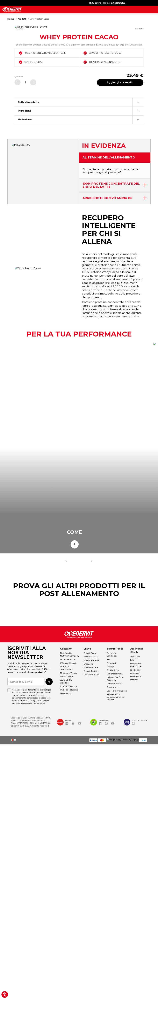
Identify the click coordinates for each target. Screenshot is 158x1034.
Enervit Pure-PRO (92, 660)
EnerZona (88, 664)
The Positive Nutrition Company (69, 654)
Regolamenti (113, 687)
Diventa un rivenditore (135, 665)
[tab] (79, 102)
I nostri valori (66, 676)
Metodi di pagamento (135, 674)
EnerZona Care (91, 667)
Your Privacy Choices (117, 691)
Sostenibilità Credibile (66, 681)
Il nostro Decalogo (68, 686)
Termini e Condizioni (112, 654)
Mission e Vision (68, 673)
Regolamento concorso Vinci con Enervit (116, 697)
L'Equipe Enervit (68, 663)
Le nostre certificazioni (66, 667)
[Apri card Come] (75, 544)
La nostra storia (67, 659)
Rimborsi (111, 663)
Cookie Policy (113, 670)
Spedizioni (135, 670)
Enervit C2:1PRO (91, 657)
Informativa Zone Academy (115, 678)
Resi (109, 659)
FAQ (132, 660)
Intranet (134, 680)
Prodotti (22, 19)
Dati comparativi (115, 683)
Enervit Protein (91, 671)
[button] (15, 740)
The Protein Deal (92, 674)
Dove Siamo (65, 693)
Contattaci (135, 656)
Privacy (110, 666)
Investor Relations (69, 690)
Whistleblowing (115, 674)
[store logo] (12, 9)
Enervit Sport (90, 653)
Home (10, 19)
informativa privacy (26, 701)
